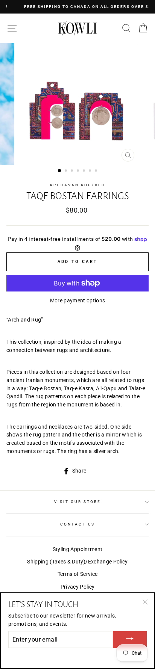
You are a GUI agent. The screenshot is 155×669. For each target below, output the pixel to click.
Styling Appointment (77, 549)
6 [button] (91, 171)
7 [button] (97, 171)
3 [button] (72, 171)
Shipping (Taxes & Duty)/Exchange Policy (77, 562)
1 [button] (60, 171)
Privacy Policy (78, 587)
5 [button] (85, 171)
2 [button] (66, 171)
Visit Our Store (77, 502)
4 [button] (79, 171)
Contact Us (77, 524)
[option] (77, 104)
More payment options (77, 301)
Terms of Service (77, 574)
